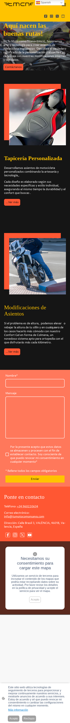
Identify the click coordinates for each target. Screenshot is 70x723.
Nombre (11, 376)
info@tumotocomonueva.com (24, 517)
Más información (18, 709)
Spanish (45, 2)
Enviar (35, 479)
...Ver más (12, 202)
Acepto (35, 599)
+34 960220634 (27, 506)
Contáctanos (13, 67)
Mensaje (10, 393)
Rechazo (29, 718)
